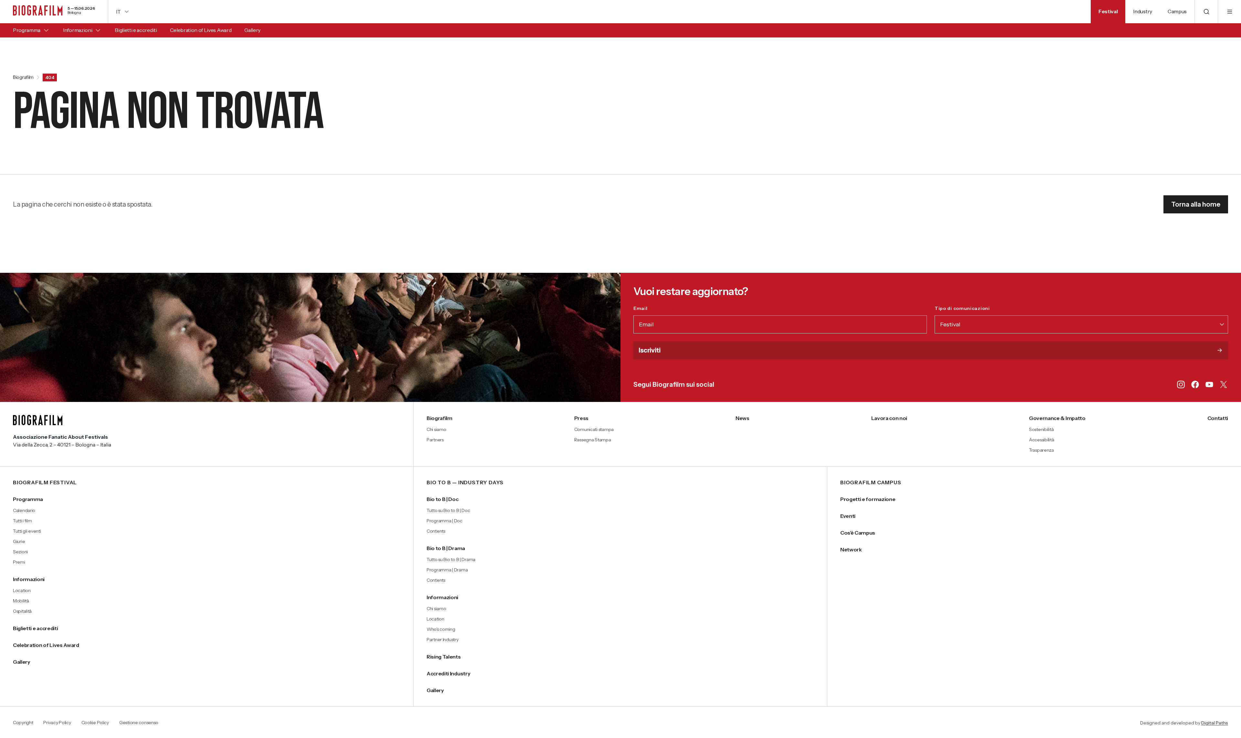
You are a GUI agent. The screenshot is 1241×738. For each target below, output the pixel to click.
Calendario (24, 510)
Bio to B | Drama (446, 548)
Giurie (19, 541)
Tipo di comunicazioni (976, 308)
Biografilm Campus (870, 483)
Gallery (252, 30)
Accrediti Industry (448, 673)
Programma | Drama (447, 570)
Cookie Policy (95, 722)
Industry (1142, 11)
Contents (436, 531)
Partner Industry (443, 639)
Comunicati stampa (594, 429)
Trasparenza (1041, 450)
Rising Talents (444, 656)
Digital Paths (1214, 723)
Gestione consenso (138, 722)
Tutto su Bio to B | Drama (451, 559)
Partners (435, 440)
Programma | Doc (444, 521)
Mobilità (21, 601)
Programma (26, 30)
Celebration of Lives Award (201, 30)
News (742, 418)
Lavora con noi (889, 418)
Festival (1108, 11)
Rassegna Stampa (592, 440)
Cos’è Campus (857, 532)
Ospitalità (22, 611)
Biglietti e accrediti (136, 30)
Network (851, 549)
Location (22, 590)
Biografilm (23, 77)
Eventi (847, 516)
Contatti (1217, 418)
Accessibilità (1041, 440)
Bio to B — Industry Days (465, 483)
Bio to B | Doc (443, 499)
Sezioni (20, 552)
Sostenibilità (1041, 429)
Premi (19, 562)
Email (654, 308)
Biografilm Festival (45, 483)
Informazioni (77, 30)
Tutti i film (22, 521)
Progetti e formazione (867, 499)
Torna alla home (1195, 204)
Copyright (23, 722)
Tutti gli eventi (27, 531)
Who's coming (441, 629)
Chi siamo (436, 429)
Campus (1177, 11)
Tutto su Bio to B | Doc (448, 510)
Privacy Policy (57, 722)
